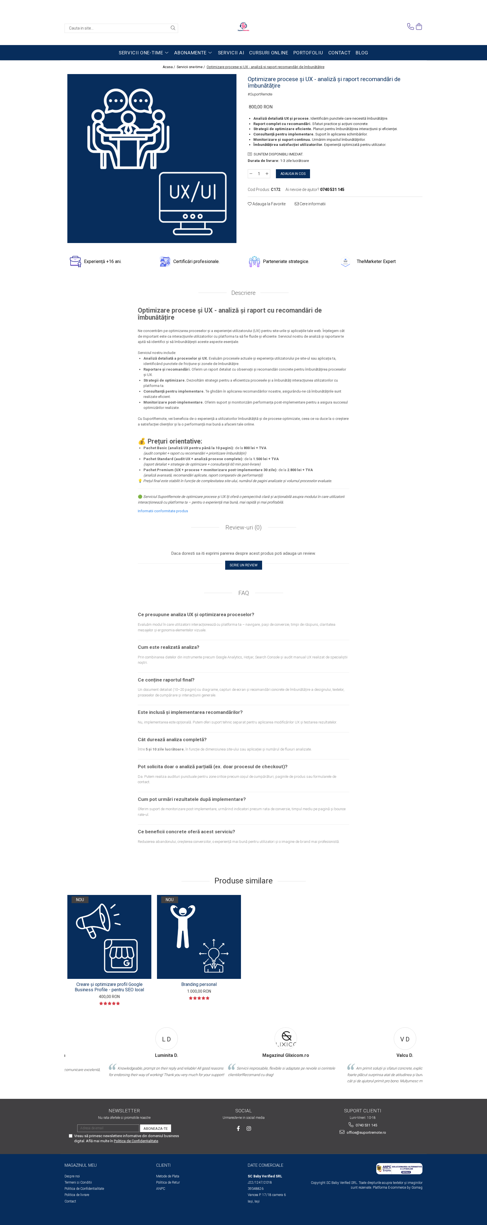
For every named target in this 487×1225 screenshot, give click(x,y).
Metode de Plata (167, 1176)
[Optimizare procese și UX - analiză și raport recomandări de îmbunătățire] (152, 158)
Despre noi (72, 1176)
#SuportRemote (260, 94)
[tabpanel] (152, 158)
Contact (339, 52)
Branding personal (199, 984)
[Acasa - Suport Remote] (243, 28)
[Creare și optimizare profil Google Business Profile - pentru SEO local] (109, 937)
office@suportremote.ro (366, 1132)
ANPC (160, 1189)
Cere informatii (312, 204)
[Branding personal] (199, 937)
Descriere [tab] (243, 292)
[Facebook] (238, 1128)
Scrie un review (244, 565)
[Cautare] (173, 28)
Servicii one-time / (191, 67)
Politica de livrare (77, 1195)
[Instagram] (249, 1128)
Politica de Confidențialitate (136, 1141)
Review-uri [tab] (243, 527)
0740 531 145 (366, 1125)
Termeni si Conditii (78, 1182)
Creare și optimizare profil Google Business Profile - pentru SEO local (109, 987)
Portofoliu (308, 52)
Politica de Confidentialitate (84, 1189)
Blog (362, 52)
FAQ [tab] (243, 593)
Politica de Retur (168, 1182)
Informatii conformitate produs (163, 511)
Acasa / (169, 67)
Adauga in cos (293, 174)
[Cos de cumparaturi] (419, 26)
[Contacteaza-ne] (410, 26)
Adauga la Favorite (268, 204)
